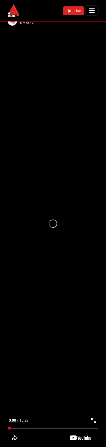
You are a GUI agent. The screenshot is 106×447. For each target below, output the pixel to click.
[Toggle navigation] (92, 10)
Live (77, 10)
